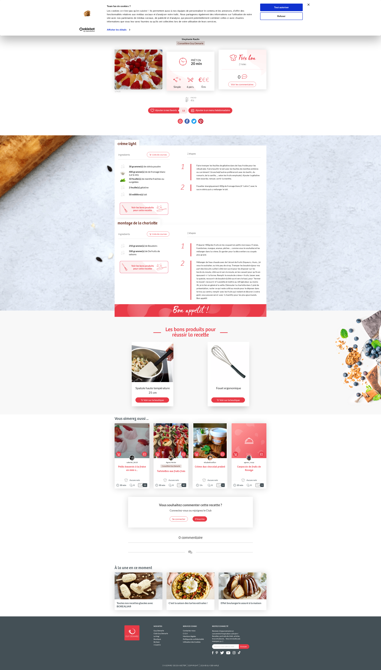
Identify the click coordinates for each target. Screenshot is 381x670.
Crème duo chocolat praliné (210, 466)
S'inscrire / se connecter (174, 665)
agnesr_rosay (249, 462)
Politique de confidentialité (193, 639)
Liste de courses (159, 154)
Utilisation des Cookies (191, 642)
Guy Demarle (159, 631)
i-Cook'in (157, 645)
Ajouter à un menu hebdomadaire (213, 110)
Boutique (157, 639)
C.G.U (185, 633)
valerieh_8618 (132, 462)
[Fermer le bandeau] (308, 5)
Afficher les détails (117, 29)
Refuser (281, 16)
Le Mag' (157, 636)
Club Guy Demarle (161, 633)
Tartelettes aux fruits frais (171, 471)
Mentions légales (189, 636)
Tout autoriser (281, 7)
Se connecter (178, 519)
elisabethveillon (210, 462)
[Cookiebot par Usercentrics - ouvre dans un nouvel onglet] (87, 30)
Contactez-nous (189, 631)
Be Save (157, 642)
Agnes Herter (171, 462)
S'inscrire (199, 519)
